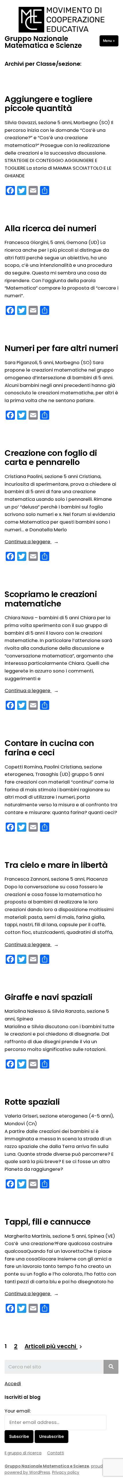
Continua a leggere (41, 542)
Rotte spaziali (32, 1102)
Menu (110, 41)
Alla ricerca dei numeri (50, 228)
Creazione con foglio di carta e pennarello (51, 457)
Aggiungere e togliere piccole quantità (48, 103)
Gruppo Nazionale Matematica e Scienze (43, 42)
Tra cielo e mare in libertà (56, 865)
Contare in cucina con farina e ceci (49, 747)
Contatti (55, 1453)
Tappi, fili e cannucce (48, 1221)
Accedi (13, 1383)
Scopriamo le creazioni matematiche (51, 599)
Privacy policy (65, 1472)
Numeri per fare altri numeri (61, 348)
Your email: (18, 1411)
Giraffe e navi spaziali (48, 997)
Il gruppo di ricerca (23, 1453)
